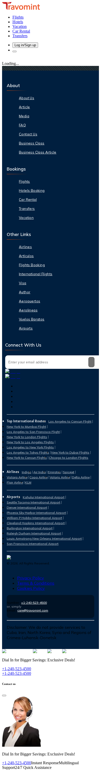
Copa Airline (39, 477)
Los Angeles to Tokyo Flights (28, 452)
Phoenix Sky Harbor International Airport (36, 513)
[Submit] (91, 362)
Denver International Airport (27, 507)
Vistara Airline (17, 477)
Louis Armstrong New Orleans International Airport (44, 538)
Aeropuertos (29, 301)
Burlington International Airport (30, 528)
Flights (24, 181)
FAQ (22, 125)
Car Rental (28, 199)
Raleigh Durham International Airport (34, 533)
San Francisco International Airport (33, 544)
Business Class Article (37, 152)
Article (24, 107)
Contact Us (28, 134)
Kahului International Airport (43, 497)
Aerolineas (28, 310)
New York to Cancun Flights (27, 458)
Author (24, 292)
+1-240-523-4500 (34, 603)
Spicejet (68, 472)
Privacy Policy (30, 577)
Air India (39, 472)
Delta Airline (81, 477)
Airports (26, 328)
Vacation (26, 218)
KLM (28, 482)
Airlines (25, 247)
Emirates (54, 472)
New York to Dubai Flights (70, 452)
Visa (22, 283)
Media (24, 116)
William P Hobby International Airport (34, 518)
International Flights (35, 274)
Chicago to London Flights (68, 458)
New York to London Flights (27, 437)
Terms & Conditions (35, 583)
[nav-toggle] (14, 51)
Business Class (32, 143)
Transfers (27, 209)
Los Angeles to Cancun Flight (69, 421)
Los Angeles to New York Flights (30, 447)
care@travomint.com (32, 610)
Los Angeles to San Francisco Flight (33, 432)
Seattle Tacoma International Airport (33, 502)
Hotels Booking (32, 190)
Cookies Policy (31, 588)
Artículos (26, 256)
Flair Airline (15, 482)
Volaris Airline (60, 477)
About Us (26, 98)
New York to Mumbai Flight (26, 427)
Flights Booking (32, 265)
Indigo (26, 472)
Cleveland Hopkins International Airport (36, 523)
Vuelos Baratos (32, 319)
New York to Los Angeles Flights (30, 442)
